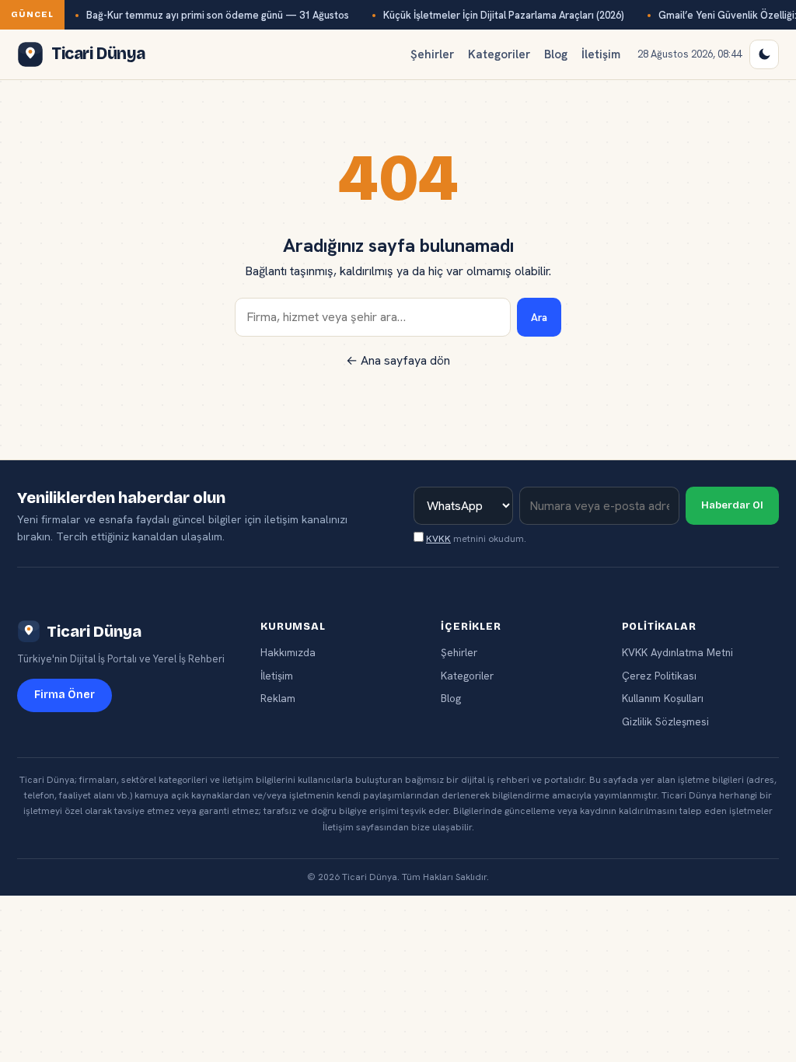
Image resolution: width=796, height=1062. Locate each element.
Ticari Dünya (94, 631)
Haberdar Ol (732, 505)
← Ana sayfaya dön (398, 360)
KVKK (438, 539)
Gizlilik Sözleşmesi (665, 721)
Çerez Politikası (659, 676)
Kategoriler (499, 54)
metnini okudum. (476, 539)
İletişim (600, 54)
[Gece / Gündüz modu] (764, 54)
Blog (555, 54)
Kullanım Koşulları (662, 698)
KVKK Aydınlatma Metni (677, 652)
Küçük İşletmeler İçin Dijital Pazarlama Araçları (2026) (503, 15)
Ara (539, 317)
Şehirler (432, 54)
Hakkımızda (288, 652)
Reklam (277, 698)
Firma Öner (64, 694)
